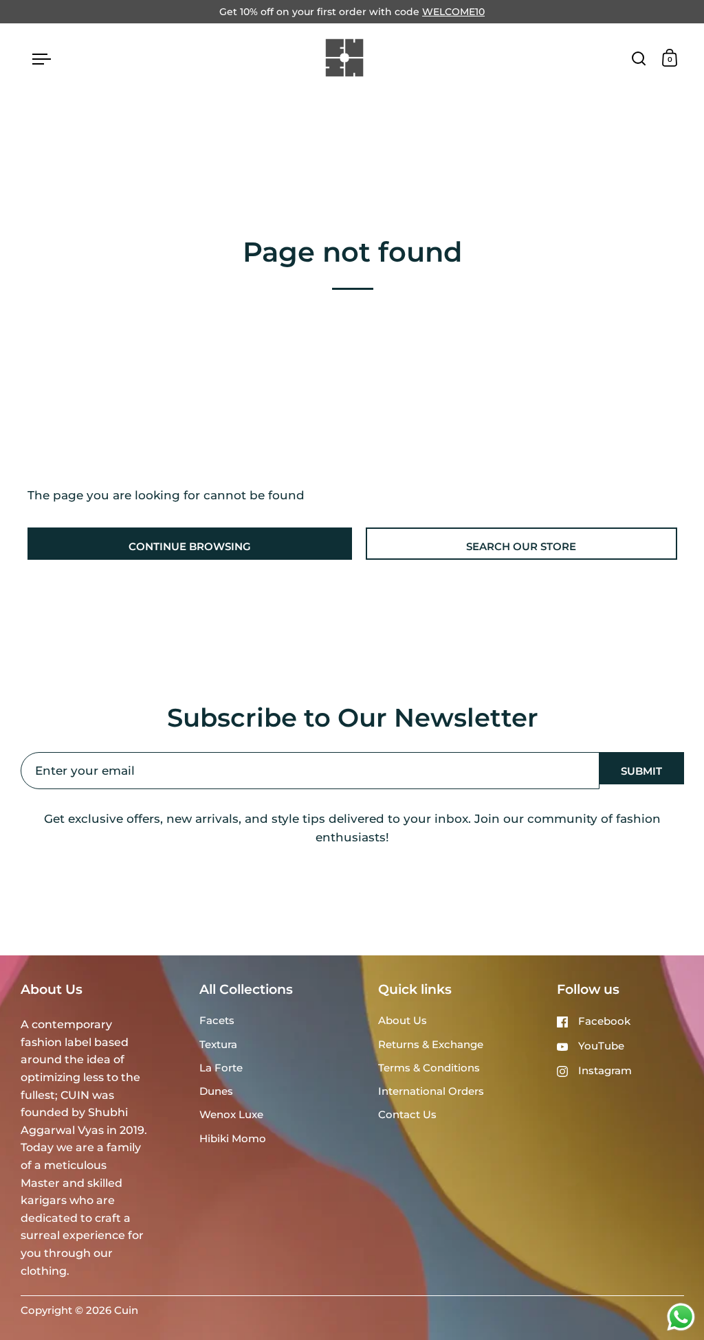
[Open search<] (639, 58)
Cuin (126, 1310)
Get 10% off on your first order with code (352, 12)
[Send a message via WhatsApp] (681, 1317)
